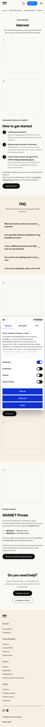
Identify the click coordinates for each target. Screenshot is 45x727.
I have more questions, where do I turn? (22, 268)
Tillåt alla (22, 391)
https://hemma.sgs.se (24, 159)
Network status (7, 655)
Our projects (7, 632)
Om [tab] (37, 326)
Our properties (7, 629)
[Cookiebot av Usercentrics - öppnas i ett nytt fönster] (33, 320)
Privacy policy (7, 722)
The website (6, 700)
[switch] (40, 368)
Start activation (11, 186)
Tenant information (15, 10)
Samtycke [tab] (8, 326)
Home (4, 10)
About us (5, 667)
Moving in (6, 644)
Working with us (8, 674)
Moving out (6, 651)
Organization (7, 670)
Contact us (10, 413)
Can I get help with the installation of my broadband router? (22, 236)
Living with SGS (29, 10)
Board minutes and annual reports (13, 678)
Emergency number (22, 600)
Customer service (22, 593)
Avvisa (22, 405)
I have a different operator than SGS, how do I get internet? (20, 247)
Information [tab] (22, 326)
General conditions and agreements (19, 556)
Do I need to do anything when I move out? (21, 258)
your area (19, 135)
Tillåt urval (22, 398)
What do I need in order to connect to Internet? (20, 225)
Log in (31, 3)
